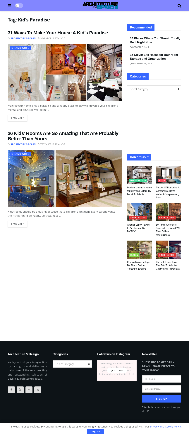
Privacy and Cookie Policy (165, 426)
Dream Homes (138, 180)
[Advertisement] (154, 123)
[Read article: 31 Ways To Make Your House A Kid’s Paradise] (65, 72)
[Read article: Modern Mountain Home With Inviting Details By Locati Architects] (139, 175)
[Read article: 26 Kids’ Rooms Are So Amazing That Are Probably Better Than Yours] (65, 178)
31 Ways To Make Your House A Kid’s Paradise (58, 33)
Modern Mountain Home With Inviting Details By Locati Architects (139, 191)
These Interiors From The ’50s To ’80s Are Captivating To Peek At (167, 265)
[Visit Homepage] (100, 5)
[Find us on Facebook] (11, 389)
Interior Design (20, 47)
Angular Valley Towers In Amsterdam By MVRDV (138, 228)
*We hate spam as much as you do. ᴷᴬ (161, 409)
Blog (162, 180)
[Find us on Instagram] (28, 389)
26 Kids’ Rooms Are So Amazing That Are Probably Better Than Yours (63, 136)
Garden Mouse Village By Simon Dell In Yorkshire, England (138, 265)
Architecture (138, 217)
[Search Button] (179, 5)
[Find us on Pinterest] (37, 389)
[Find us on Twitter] (20, 389)
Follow (118, 370)
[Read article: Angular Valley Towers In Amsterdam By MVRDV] (139, 212)
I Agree (95, 431)
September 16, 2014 (142, 63)
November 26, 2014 (49, 38)
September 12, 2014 (49, 144)
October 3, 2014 (140, 47)
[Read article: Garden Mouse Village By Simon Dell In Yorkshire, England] (139, 250)
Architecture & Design (23, 38)
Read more (19, 117)
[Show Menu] (9, 5)
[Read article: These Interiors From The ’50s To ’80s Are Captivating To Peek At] (168, 250)
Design (134, 255)
